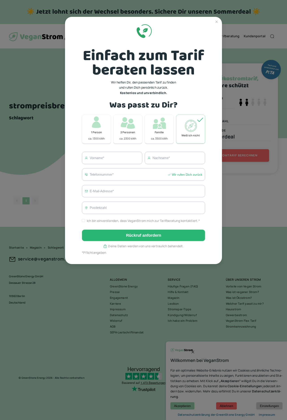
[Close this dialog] (216, 22)
